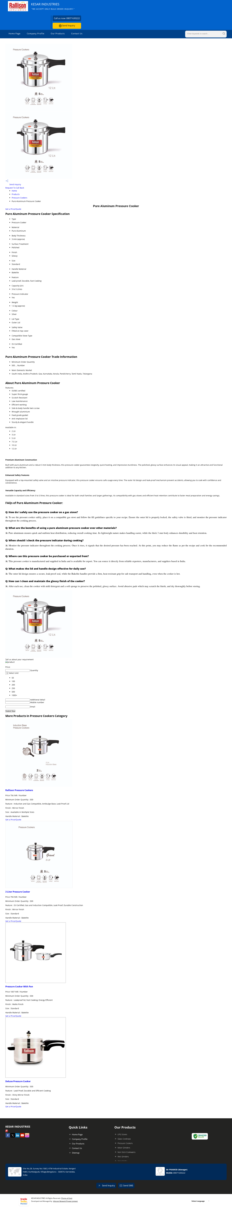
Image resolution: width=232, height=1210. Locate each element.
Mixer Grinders (124, 1147)
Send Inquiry (68, 25)
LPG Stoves (122, 1134)
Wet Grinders (123, 1156)
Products (16, 194)
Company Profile (35, 33)
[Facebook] (8, 1136)
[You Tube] (22, 1136)
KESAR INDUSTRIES (53, 6)
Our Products (58, 33)
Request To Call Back (14, 187)
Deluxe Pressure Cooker (18, 1081)
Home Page (14, 33)
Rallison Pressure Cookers (19, 790)
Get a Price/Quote (13, 209)
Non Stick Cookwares (126, 1152)
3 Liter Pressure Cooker (17, 891)
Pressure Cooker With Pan (19, 986)
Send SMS (128, 1185)
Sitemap (75, 1152)
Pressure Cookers (19, 197)
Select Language (198, 1201)
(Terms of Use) (66, 1198)
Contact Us (76, 33)
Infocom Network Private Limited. (65, 1201)
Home (14, 190)
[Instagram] (27, 1136)
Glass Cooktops (124, 1139)
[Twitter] (12, 1136)
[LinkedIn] (17, 1136)
